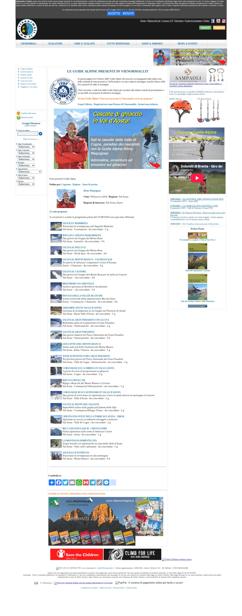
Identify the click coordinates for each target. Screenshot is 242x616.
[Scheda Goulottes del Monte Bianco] (56, 350)
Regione (76, 184)
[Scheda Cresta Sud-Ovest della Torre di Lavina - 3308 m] (56, 423)
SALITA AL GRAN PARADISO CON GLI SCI (86, 320)
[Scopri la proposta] (196, 159)
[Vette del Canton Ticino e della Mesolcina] (197, 283)
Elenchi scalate (26, 75)
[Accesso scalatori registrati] (205, 29)
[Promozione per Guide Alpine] (190, 65)
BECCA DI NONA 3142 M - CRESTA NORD (85, 428)
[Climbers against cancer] (177, 559)
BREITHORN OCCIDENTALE (78, 283)
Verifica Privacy (105, 588)
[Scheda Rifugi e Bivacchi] (56, 386)
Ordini (206, 20)
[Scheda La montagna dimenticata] (56, 447)
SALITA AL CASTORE (74, 271)
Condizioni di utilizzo (89, 588)
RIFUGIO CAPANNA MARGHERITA (82, 235)
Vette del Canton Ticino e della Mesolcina (197, 285)
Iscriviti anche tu (27, 72)
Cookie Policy (131, 588)
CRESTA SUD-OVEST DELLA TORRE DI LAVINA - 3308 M (93, 416)
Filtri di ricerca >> (31, 139)
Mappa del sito (154, 20)
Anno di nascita (90, 184)
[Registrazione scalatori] (219, 29)
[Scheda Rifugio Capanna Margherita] (56, 241)
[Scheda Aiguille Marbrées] (56, 229)
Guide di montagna (193, 20)
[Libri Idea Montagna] (91, 545)
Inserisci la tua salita (28, 84)
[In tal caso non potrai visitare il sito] (128, 15)
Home (143, 20)
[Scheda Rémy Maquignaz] (66, 207)
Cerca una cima (26, 81)
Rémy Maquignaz (92, 190)
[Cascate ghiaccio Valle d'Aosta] (108, 168)
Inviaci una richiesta (148, 104)
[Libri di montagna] (149, 535)
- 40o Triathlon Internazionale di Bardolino (194, 212)
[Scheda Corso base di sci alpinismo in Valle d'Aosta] (56, 398)
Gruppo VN (167, 20)
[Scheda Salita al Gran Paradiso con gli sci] (56, 326)
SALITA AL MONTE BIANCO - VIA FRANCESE (87, 259)
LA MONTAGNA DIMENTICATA (80, 440)
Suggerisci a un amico (29, 87)
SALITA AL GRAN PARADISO (78, 332)
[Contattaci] (36, 583)
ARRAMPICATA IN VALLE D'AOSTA (82, 307)
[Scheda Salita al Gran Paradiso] (56, 338)
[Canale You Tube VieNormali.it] (218, 20)
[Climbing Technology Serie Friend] (208, 122)
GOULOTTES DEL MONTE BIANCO (82, 344)
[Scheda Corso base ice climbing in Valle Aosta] (56, 374)
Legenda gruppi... (31, 125)
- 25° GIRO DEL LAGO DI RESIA (191, 218)
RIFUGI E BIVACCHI (74, 380)
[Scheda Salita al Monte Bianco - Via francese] (56, 266)
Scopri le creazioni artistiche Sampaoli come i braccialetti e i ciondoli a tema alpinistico (196, 84)
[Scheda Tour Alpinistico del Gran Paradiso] (56, 362)
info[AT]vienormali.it (106, 568)
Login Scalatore (27, 69)
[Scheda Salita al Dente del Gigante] (56, 410)
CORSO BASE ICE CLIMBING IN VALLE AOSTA (88, 368)
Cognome (66, 184)
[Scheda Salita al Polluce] (56, 254)
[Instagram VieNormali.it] (224, 20)
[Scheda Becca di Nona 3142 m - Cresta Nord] (56, 435)
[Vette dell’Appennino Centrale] (197, 252)
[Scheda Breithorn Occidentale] (56, 290)
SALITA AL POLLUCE (74, 247)
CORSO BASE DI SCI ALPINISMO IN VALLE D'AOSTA (92, 392)
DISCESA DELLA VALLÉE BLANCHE (82, 295)
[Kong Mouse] (180, 122)
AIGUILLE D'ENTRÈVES (76, 452)
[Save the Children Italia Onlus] (76, 559)
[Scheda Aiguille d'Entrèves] (56, 459)
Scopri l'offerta (85, 104)
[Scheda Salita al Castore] (56, 278)
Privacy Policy (118, 588)
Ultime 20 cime (27, 78)
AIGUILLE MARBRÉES (75, 223)
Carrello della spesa (28, 113)
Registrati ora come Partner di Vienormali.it (115, 104)
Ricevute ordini (27, 117)
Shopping (179, 20)
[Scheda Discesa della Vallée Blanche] (56, 302)
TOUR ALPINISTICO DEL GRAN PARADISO (86, 356)
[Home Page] (27, 39)
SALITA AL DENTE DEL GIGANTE (81, 404)
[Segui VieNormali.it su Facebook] (213, 20)
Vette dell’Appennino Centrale (197, 254)
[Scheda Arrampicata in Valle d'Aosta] (56, 314)
